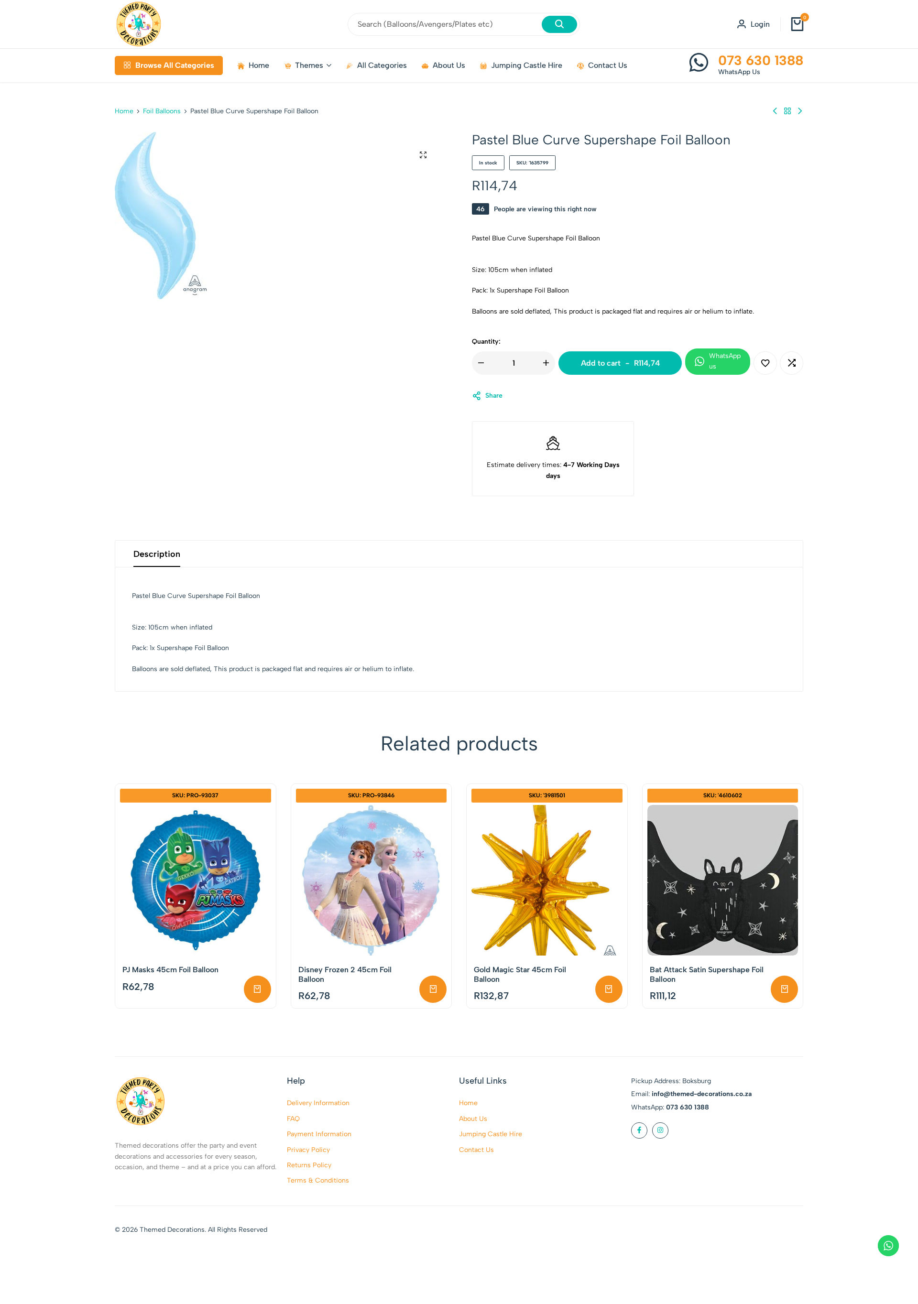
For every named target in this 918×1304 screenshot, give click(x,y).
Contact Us (607, 65)
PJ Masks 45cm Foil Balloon (170, 969)
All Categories (382, 65)
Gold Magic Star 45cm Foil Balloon (520, 974)
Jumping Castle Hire (526, 65)
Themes (309, 65)
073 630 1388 (760, 60)
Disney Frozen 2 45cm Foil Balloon (345, 974)
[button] (791, 363)
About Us (449, 65)
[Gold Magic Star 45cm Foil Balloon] (547, 880)
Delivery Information (318, 1103)
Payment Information (319, 1134)
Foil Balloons (162, 111)
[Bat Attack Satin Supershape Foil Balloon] (722, 880)
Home (259, 65)
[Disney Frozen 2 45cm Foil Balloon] (371, 880)
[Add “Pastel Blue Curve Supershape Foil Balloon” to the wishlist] (765, 363)
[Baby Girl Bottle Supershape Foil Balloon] (800, 111)
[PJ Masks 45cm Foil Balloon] (195, 880)
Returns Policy (309, 1165)
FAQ (293, 1119)
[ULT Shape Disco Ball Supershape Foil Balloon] (775, 111)
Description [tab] (156, 554)
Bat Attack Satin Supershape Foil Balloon (707, 974)
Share (494, 395)
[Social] (639, 1130)
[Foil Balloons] (787, 111)
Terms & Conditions (318, 1180)
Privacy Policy (308, 1150)
